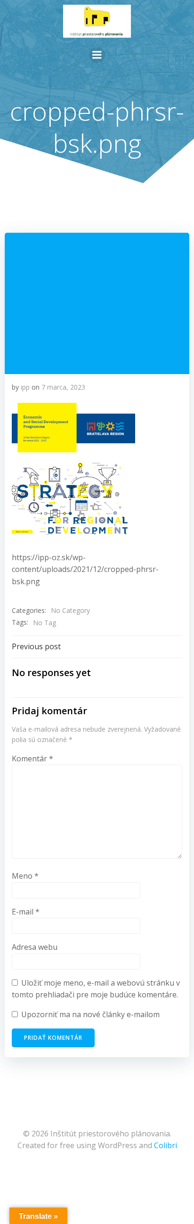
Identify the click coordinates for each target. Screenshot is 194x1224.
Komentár (32, 758)
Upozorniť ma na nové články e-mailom (90, 1014)
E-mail (26, 911)
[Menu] (97, 55)
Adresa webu (34, 947)
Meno (25, 876)
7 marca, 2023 (63, 387)
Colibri (165, 1145)
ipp (25, 387)
